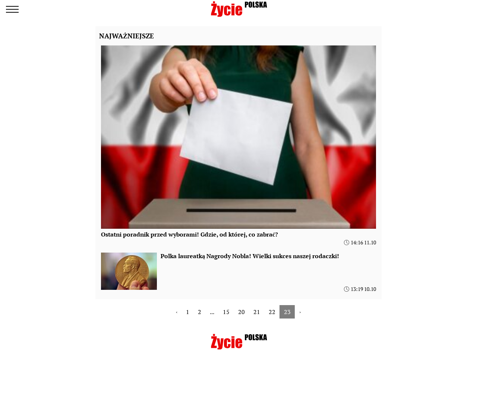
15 (226, 312)
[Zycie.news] (238, 9)
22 (272, 312)
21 (256, 312)
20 (241, 312)
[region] (238, 378)
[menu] (12, 9)
